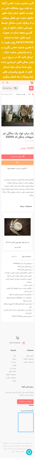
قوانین (14, 365)
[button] (10, 88)
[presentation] (33, 115)
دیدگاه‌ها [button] (14, 256)
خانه (15, 356)
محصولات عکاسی (28, 362)
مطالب (14, 381)
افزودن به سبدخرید (16, 156)
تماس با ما (13, 368)
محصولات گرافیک (28, 359)
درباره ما (13, 362)
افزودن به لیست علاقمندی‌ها (16, 168)
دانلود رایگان (30, 356)
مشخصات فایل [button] (26, 256)
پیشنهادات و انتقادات (25, 401)
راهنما (14, 359)
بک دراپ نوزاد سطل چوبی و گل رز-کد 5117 (17, 242)
